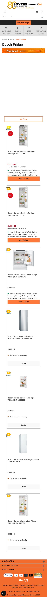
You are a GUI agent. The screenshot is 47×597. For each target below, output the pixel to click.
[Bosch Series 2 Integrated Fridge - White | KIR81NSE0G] (23, 505)
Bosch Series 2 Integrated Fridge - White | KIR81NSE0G (22, 522)
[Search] (42, 17)
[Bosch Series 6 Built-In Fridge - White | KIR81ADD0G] (23, 136)
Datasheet (8, 129)
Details (23, 363)
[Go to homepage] (23, 5)
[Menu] (4, 12)
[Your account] (37, 12)
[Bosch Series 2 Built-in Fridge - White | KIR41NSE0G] (23, 382)
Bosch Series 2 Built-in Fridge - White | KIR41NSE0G (21, 399)
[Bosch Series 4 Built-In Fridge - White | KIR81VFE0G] (23, 197)
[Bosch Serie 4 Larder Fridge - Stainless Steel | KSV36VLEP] (23, 320)
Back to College (23, 23)
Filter (25, 119)
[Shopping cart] (42, 12)
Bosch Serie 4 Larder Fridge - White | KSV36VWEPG (23, 460)
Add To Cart (24, 179)
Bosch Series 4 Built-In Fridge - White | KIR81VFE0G (21, 214)
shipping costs (25, 585)
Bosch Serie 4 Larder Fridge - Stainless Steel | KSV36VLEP (20, 337)
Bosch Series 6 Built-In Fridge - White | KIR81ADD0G (21, 152)
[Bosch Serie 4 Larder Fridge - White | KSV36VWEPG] (23, 444)
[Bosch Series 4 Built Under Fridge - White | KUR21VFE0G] (23, 259)
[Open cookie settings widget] (3, 593)
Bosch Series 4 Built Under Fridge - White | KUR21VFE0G (23, 276)
